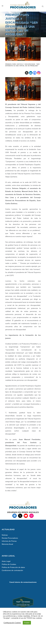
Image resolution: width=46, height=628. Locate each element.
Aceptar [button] (26, 623)
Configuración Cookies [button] (12, 623)
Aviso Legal (6, 561)
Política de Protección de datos (13, 567)
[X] (26, 73)
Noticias (5, 535)
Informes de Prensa (9, 541)
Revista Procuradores (10, 538)
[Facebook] (34, 73)
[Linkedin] (30, 73)
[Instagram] (38, 73)
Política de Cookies (9, 564)
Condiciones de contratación (12, 570)
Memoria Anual (7, 544)
